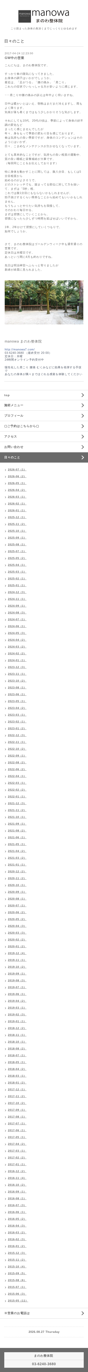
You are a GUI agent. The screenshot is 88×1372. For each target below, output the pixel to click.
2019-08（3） (17, 980)
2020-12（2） (17, 871)
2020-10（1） (17, 885)
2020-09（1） (17, 891)
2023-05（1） (17, 701)
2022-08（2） (17, 762)
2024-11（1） (17, 599)
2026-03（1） (17, 496)
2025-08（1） (17, 544)
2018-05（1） (17, 1062)
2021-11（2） (17, 810)
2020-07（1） (17, 905)
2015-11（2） (17, 1259)
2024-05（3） (17, 633)
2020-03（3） (17, 932)
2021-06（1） (17, 837)
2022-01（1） (17, 796)
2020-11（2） (17, 878)
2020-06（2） (17, 912)
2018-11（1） (17, 1035)
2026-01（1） (17, 510)
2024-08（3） (17, 612)
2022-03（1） (17, 782)
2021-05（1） (17, 844)
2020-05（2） (17, 919)
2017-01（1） (17, 1164)
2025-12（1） (17, 517)
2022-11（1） (17, 742)
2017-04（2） (17, 1144)
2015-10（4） (17, 1266)
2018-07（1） (17, 1055)
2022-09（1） (17, 755)
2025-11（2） (17, 524)
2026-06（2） (17, 476)
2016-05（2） (17, 1218)
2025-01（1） (17, 585)
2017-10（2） (17, 1103)
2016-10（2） (17, 1184)
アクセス (10, 436)
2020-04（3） (17, 926)
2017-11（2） (17, 1096)
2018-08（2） (17, 1048)
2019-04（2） (17, 1000)
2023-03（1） (17, 714)
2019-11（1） (17, 960)
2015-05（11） (18, 1300)
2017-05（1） (17, 1137)
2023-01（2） (17, 728)
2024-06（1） (17, 626)
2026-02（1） (17, 503)
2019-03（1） (17, 1007)
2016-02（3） (17, 1239)
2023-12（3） (17, 667)
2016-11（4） (17, 1178)
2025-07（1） (17, 551)
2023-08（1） (17, 687)
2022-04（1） (17, 776)
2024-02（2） (17, 653)
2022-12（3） (17, 735)
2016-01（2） (17, 1246)
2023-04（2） (17, 708)
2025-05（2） (17, 558)
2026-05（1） (17, 483)
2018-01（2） (17, 1082)
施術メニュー (13, 405)
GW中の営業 (14, 58)
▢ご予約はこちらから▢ (21, 426)
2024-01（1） (17, 660)
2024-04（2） (17, 639)
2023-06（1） (17, 694)
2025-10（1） (17, 530)
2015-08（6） (17, 1280)
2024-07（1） (17, 619)
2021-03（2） (17, 857)
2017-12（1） (17, 1089)
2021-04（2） (17, 851)
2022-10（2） (17, 748)
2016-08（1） (17, 1198)
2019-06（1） (17, 994)
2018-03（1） (17, 1075)
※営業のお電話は (17, 1313)
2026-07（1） (17, 469)
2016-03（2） (17, 1232)
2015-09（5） (17, 1273)
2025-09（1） (17, 537)
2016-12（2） (17, 1171)
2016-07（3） (17, 1205)
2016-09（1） (17, 1191)
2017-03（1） (17, 1150)
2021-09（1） (17, 823)
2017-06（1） (17, 1130)
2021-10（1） (17, 817)
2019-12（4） (17, 953)
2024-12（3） (17, 592)
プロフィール (13, 415)
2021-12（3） (17, 803)
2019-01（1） (17, 1021)
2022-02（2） (17, 789)
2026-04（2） (17, 490)
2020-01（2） (17, 946)
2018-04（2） (17, 1069)
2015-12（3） (17, 1253)
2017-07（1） (17, 1123)
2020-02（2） (17, 939)
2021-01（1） (17, 864)
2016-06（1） (17, 1212)
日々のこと (12, 457)
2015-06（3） (17, 1293)
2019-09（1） (17, 973)
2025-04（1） (17, 564)
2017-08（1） (17, 1116)
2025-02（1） (17, 578)
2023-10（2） (17, 680)
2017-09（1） (17, 1109)
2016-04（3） (17, 1225)
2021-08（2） (17, 830)
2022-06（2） (17, 769)
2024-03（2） (17, 646)
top (7, 395)
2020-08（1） (17, 898)
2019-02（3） (17, 1014)
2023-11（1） (17, 673)
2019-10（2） (17, 966)
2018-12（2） (17, 1028)
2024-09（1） (17, 605)
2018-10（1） (17, 1041)
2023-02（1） (17, 721)
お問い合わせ (13, 447)
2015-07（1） (17, 1287)
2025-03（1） (17, 571)
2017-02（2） (17, 1157)
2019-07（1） (17, 987)
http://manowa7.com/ (20, 349)
